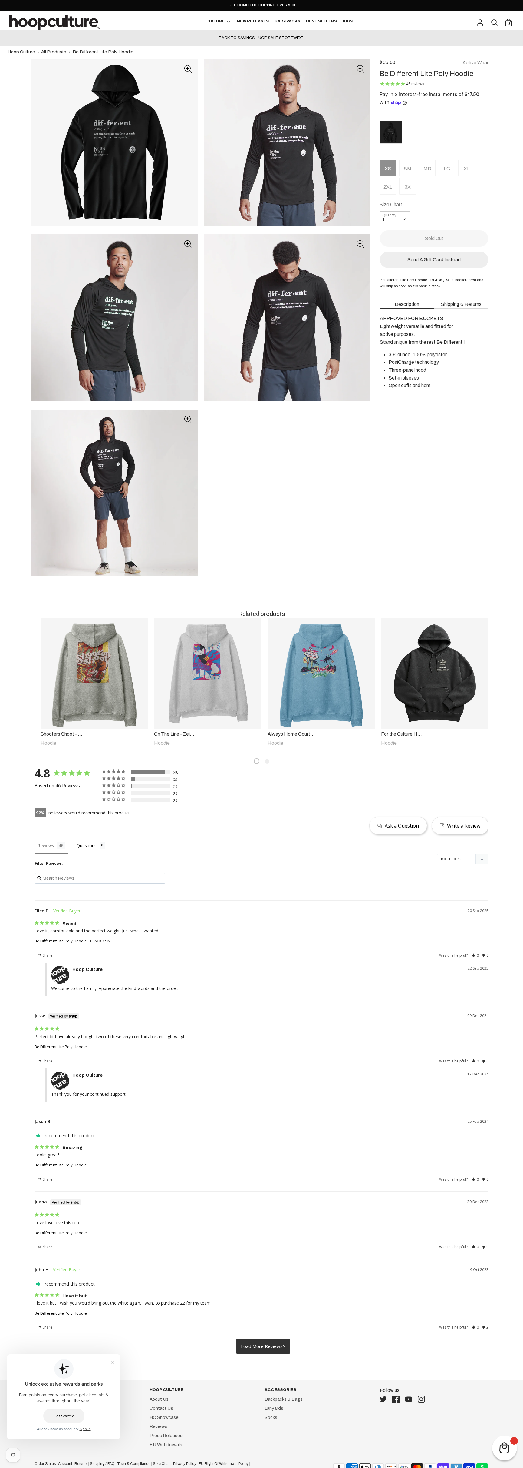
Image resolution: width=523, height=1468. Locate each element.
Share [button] (47, 955)
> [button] (284, 1346)
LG (447, 168)
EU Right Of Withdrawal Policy (223, 1464)
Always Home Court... (291, 734)
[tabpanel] (91, 682)
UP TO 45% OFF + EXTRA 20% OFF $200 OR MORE (261, 38)
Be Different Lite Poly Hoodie (61, 941)
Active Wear (475, 62)
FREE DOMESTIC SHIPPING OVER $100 (262, 5)
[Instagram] (423, 1399)
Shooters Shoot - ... (61, 734)
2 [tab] (267, 761)
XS (388, 168)
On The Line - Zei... (174, 734)
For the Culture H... (401, 734)
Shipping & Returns (461, 304)
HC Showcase (164, 1417)
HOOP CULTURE (166, 1389)
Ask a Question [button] (402, 825)
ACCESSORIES (280, 1389)
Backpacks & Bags (284, 1399)
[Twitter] (385, 1399)
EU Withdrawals (166, 1444)
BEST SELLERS (321, 21)
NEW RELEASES (253, 21)
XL (467, 168)
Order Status (45, 1464)
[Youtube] (410, 1399)
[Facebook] (397, 1399)
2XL (387, 186)
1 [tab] (256, 761)
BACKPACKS (287, 21)
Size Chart (391, 204)
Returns (80, 1464)
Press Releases (166, 1435)
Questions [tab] (87, 845)
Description (407, 304)
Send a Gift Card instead (434, 259)
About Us (159, 1399)
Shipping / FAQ (102, 1464)
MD (427, 168)
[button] (188, 70)
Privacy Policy (184, 1464)
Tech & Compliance (133, 1464)
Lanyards (274, 1408)
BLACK (391, 132)
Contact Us (161, 1408)
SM (407, 168)
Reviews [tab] (46, 845)
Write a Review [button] (463, 825)
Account (65, 1464)
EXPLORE (215, 21)
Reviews (158, 1426)
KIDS (348, 21)
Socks (271, 1417)
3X (408, 186)
